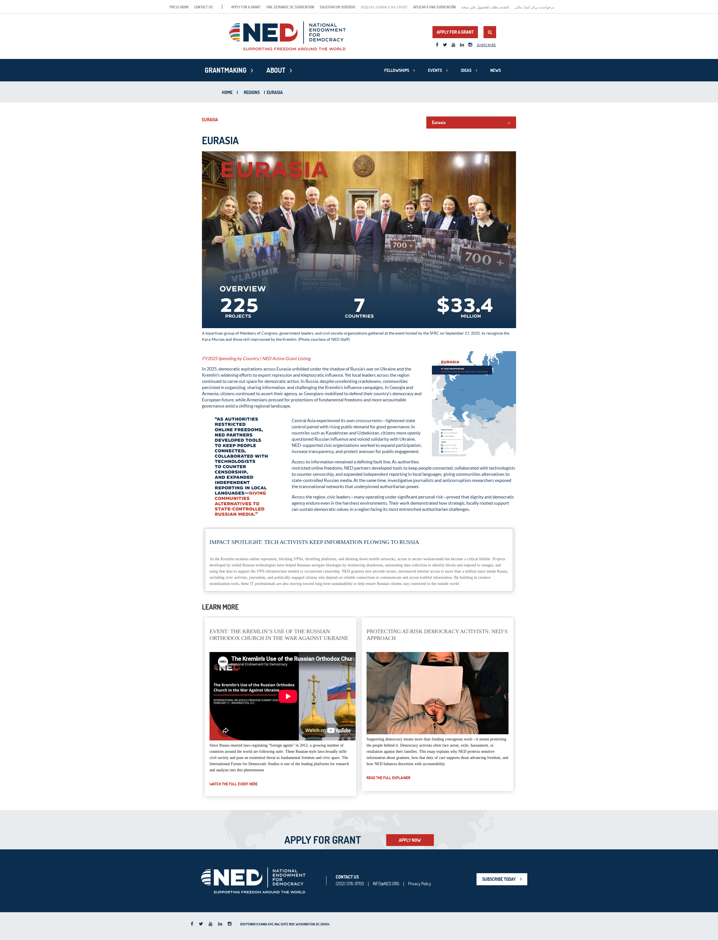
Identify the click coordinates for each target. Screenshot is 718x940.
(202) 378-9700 (350, 883)
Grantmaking (226, 70)
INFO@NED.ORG (386, 883)
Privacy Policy (419, 883)
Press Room (178, 7)
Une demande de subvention (290, 7)
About (276, 70)
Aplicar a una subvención (434, 7)
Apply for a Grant (246, 7)
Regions (252, 92)
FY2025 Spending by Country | (231, 358)
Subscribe (486, 45)
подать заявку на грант (384, 7)
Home (227, 92)
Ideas (466, 70)
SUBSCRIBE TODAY (499, 879)
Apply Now (410, 840)
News (495, 70)
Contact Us (203, 7)
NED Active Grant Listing (286, 358)
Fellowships (396, 70)
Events (435, 70)
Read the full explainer (388, 777)
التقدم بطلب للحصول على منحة (485, 7)
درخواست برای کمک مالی (534, 7)
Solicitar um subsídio (337, 7)
